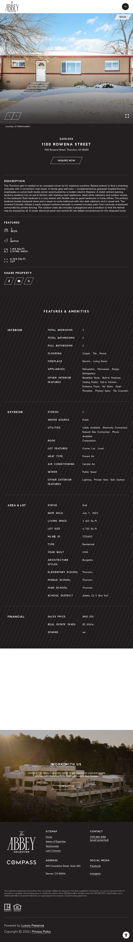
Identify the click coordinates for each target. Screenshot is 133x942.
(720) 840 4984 (98, 837)
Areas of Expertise (56, 841)
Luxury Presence (32, 925)
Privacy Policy (41, 931)
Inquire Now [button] (66, 160)
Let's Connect (53, 850)
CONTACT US (66, 786)
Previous (10, 116)
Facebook (95, 866)
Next (16, 116)
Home (49, 837)
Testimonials (52, 846)
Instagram (95, 873)
